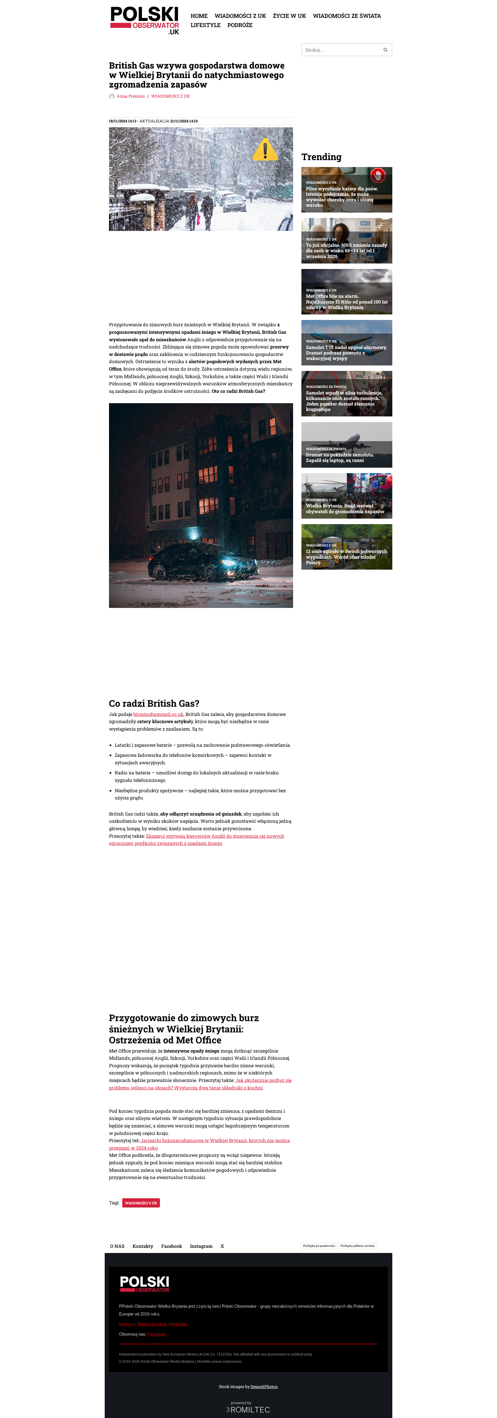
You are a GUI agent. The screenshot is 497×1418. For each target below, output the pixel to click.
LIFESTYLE (206, 25)
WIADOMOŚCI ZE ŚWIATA (347, 15)
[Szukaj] (385, 49)
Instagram (201, 1246)
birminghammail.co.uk (158, 714)
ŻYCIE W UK (289, 15)
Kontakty (143, 1246)
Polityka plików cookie (358, 1246)
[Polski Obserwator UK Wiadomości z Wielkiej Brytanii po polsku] (145, 20)
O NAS (117, 1246)
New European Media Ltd (182, 1354)
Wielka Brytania (152, 1324)
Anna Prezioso (131, 96)
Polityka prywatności (319, 1246)
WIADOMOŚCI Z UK (240, 15)
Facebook (171, 1246)
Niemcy (126, 1324)
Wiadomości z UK (141, 1203)
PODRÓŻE (240, 25)
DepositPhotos (264, 1386)
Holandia (179, 1324)
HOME (199, 15)
